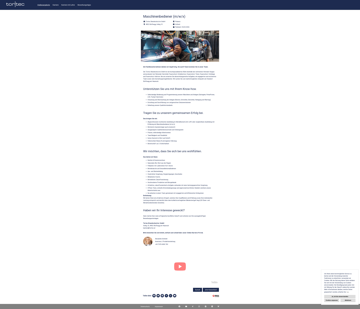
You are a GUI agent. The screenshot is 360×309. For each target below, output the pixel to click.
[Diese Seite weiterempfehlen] (174, 295)
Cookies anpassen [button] (332, 300)
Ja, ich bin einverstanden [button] (340, 296)
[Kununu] (218, 306)
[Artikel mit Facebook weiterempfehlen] (154, 295)
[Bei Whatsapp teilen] (170, 295)
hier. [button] (348, 292)
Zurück (197, 290)
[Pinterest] (205, 306)
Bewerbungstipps (84, 5)
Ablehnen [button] (348, 300)
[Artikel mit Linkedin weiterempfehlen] (162, 295)
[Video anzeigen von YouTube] (180, 267)
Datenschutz (145, 306)
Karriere (56, 5)
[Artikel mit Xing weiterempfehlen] (166, 295)
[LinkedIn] (212, 306)
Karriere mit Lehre (68, 5)
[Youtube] (186, 306)
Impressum (159, 306)
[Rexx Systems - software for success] (216, 296)
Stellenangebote (43, 5)
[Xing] (192, 306)
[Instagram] (199, 306)
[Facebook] (179, 306)
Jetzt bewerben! (211, 290)
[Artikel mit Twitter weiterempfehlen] (158, 295)
